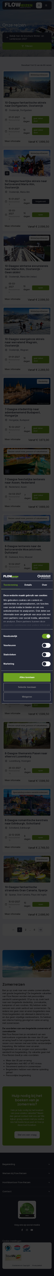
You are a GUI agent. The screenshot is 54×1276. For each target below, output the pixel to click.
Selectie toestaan (27, 687)
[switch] (46, 645)
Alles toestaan (27, 677)
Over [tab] (44, 585)
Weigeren (27, 696)
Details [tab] (28, 585)
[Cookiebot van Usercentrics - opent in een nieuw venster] (38, 577)
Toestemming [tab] (10, 585)
